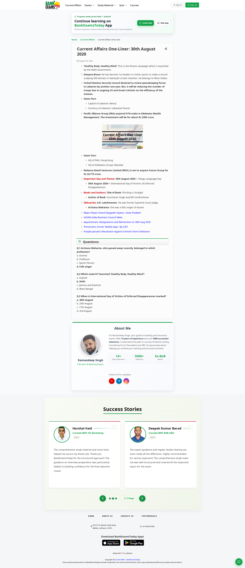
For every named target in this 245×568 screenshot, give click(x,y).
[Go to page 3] (116, 498)
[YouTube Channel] (112, 381)
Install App (147, 23)
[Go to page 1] (103, 498)
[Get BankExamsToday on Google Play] (134, 543)
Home (74, 39)
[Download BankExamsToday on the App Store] (111, 543)
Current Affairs (87, 39)
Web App (165, 23)
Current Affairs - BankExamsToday (127, 559)
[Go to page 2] (113, 498)
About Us (107, 516)
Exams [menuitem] (88, 5)
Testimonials (149, 516)
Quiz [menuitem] (121, 5)
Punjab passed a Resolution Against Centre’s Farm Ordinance (117, 231)
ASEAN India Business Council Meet (103, 217)
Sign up (193, 5)
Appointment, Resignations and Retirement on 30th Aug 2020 (117, 222)
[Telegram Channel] (119, 381)
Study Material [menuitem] (105, 5)
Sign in (179, 5)
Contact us (127, 516)
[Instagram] (126, 381)
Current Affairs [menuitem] (73, 5)
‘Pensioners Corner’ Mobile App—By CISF (106, 226)
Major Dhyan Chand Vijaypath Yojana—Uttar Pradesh (112, 212)
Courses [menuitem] (134, 5)
